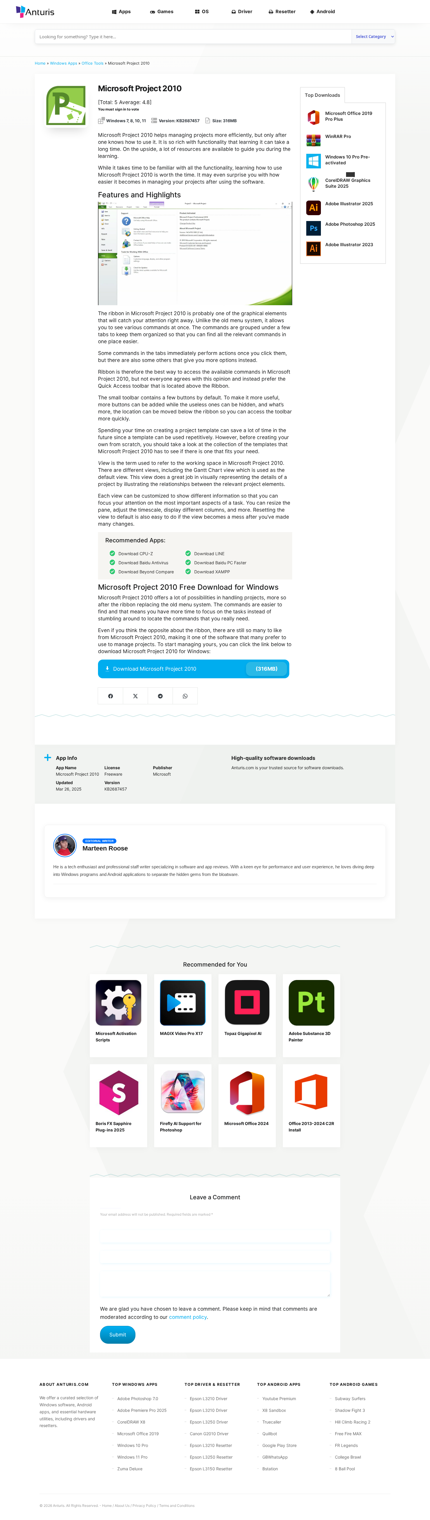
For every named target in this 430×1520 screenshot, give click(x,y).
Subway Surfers (350, 1398)
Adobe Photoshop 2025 (350, 224)
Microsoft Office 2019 (138, 1433)
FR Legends (346, 1445)
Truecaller (271, 1421)
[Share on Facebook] (110, 696)
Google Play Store (279, 1445)
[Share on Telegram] (160, 696)
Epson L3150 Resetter (211, 1468)
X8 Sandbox (274, 1410)
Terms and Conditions (177, 1505)
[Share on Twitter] (135, 696)
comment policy (188, 1317)
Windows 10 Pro (132, 1445)
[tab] (322, 95)
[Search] (416, 12)
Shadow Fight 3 (350, 1410)
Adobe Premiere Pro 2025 (142, 1410)
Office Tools (93, 63)
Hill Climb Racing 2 (352, 1421)
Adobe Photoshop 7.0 (137, 1398)
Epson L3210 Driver (208, 1398)
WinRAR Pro (338, 136)
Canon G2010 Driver (209, 1433)
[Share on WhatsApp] (185, 696)
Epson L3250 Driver (209, 1421)
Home (40, 63)
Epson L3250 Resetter (211, 1457)
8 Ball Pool (345, 1468)
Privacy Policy (144, 1505)
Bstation (270, 1468)
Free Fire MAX (348, 1433)
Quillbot (269, 1433)
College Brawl (348, 1457)
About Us (122, 1505)
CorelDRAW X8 (131, 1421)
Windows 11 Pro (132, 1457)
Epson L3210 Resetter (211, 1445)
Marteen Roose (105, 848)
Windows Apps (63, 63)
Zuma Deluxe (129, 1468)
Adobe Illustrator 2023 (349, 244)
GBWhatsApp (275, 1457)
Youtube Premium (279, 1398)
